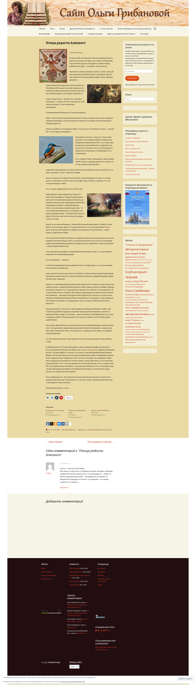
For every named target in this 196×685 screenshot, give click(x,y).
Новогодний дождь (76, 572)
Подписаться (132, 78)
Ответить (65, 488)
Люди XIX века (140, 281)
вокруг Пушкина (132, 320)
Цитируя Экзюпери (142, 310)
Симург (66, 388)
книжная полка (133, 326)
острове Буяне (91, 350)
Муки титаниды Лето (132, 148)
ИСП (149, 262)
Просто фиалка (74, 568)
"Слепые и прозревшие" (139, 244)
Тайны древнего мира (132, 305)
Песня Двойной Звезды (100, 441)
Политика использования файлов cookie (73, 681)
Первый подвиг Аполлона (134, 152)
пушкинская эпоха (132, 337)
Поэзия (62, 29)
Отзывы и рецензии (95, 34)
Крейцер (129, 281)
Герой (87, 227)
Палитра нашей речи (147, 295)
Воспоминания (44, 34)
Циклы (100, 585)
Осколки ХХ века (132, 294)
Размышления (129, 297)
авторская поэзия (136, 314)
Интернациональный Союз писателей (69, 34)
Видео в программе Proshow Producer (121, 34)
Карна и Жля (129, 145)
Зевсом (107, 227)
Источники (144, 34)
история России (133, 323)
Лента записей (46, 572)
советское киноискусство (135, 339)
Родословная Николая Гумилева (136, 141)
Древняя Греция (130, 260)
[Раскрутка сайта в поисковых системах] (100, 616)
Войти (43, 568)
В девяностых (81, 633)
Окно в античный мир (134, 287)
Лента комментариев (48, 575)
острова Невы (130, 334)
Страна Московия (145, 302)
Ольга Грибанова (137, 291)
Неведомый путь (140, 284)
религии (143, 337)
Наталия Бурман (130, 284)
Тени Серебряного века (137, 307)
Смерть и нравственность (100, 410)
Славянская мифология (95, 430)
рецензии (150, 337)
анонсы (151, 314)
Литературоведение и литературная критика (134, 29)
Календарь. (102, 572)
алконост (83, 430)
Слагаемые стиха (132, 302)
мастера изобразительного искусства (137, 332)
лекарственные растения (133, 329)
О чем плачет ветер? (132, 174)
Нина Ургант (54, 441)
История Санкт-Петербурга (137, 268)
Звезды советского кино (144, 260)
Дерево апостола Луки (135, 257)
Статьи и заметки (106, 29)
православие (139, 334)
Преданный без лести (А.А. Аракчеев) (138, 165)
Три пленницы (74, 585)
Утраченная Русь (76, 52)
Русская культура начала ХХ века (136, 300)
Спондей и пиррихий (132, 138)
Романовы (137, 297)
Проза (52, 29)
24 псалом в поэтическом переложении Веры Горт (77, 604)
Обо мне (42, 29)
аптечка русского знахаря (133, 317)
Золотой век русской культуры (136, 263)
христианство (130, 342)
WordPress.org (46, 579)
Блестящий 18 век (135, 253)
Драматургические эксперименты (82, 29)
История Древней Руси (134, 265)
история (142, 320)
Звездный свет (74, 581)
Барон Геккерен (131, 156)
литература (145, 329)
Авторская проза (136, 249)
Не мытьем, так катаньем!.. (55, 410)
